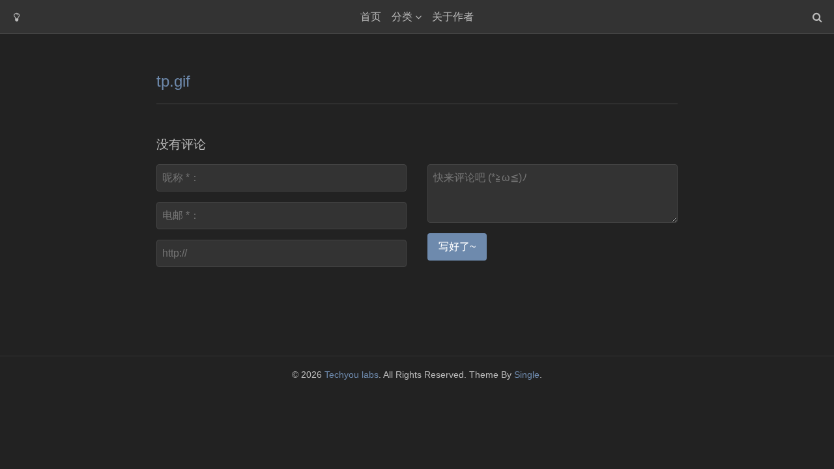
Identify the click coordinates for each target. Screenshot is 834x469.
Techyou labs (351, 374)
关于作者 (453, 16)
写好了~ (457, 246)
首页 (370, 16)
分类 (402, 16)
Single (526, 374)
